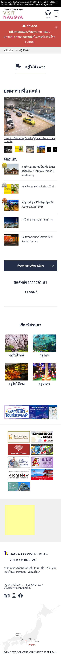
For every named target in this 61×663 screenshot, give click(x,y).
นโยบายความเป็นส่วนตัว (17, 587)
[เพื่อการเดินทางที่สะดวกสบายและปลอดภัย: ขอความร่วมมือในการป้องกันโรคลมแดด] (29, 37)
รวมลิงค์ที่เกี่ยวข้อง (31, 585)
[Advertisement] (19, 520)
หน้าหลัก (8, 50)
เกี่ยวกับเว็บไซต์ (12, 585)
